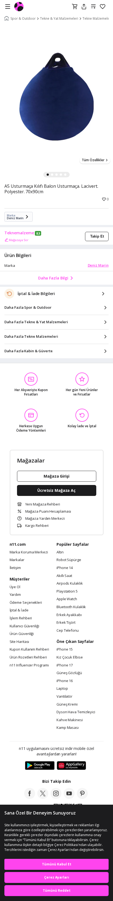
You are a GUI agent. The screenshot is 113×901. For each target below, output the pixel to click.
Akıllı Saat (64, 576)
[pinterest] (82, 797)
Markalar (17, 560)
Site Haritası (19, 642)
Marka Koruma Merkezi (29, 552)
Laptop (62, 688)
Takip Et (97, 236)
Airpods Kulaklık (69, 583)
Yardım (15, 595)
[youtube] (69, 797)
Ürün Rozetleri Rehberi (28, 657)
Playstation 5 (67, 591)
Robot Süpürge (68, 560)
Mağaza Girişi (56, 476)
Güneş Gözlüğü (69, 673)
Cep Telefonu (67, 630)
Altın (60, 552)
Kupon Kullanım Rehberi (29, 649)
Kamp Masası (67, 728)
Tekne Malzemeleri (97, 18)
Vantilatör (64, 696)
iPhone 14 (64, 568)
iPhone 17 (64, 665)
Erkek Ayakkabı (69, 615)
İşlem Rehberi (21, 618)
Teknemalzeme (19, 232)
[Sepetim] (74, 7)
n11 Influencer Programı (29, 665)
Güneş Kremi (67, 704)
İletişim (15, 568)
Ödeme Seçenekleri (26, 602)
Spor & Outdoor (23, 18)
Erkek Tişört (65, 622)
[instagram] (55, 797)
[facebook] (29, 797)
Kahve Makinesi (69, 720)
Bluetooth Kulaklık (71, 607)
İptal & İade (19, 610)
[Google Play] (40, 765)
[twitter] (42, 797)
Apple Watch (66, 599)
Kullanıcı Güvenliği (24, 626)
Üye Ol (15, 587)
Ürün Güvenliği (22, 634)
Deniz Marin (98, 265)
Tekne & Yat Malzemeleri (59, 18)
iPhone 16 (64, 681)
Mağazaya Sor (19, 240)
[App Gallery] (71, 765)
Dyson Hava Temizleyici (75, 712)
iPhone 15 (64, 649)
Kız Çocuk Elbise (69, 657)
